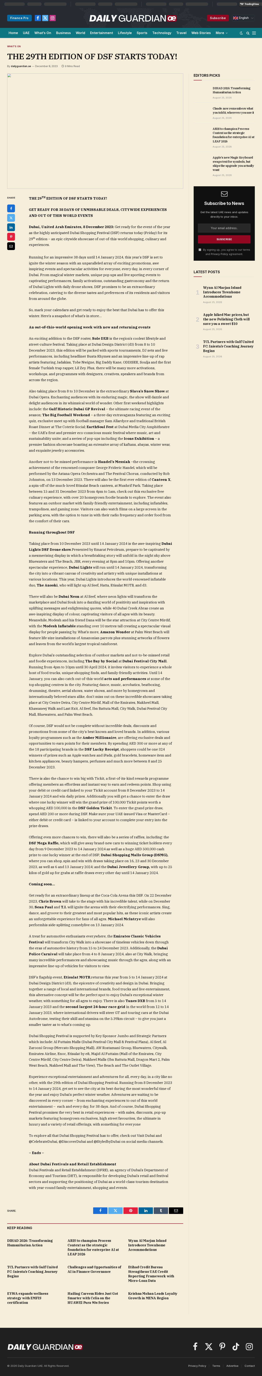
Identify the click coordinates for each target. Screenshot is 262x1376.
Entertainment (101, 33)
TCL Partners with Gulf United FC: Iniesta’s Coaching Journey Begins (32, 1271)
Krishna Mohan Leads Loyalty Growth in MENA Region (152, 1295)
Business (63, 33)
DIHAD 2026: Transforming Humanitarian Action (30, 1243)
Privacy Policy (219, 254)
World (80, 33)
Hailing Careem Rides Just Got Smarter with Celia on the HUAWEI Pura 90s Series (93, 1298)
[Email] (11, 246)
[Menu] (254, 33)
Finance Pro (19, 18)
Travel (181, 33)
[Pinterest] (11, 237)
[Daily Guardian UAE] (132, 18)
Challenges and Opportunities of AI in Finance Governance (94, 1269)
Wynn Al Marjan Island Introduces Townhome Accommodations (147, 1245)
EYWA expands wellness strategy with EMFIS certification (27, 1298)
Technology (161, 33)
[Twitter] (11, 218)
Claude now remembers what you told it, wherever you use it (233, 110)
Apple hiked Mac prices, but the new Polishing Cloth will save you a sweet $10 (226, 319)
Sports (142, 33)
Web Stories (201, 33)
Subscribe (218, 18)
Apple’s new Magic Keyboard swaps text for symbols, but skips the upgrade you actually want (233, 164)
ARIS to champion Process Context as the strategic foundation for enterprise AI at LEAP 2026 (93, 1247)
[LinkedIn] (11, 227)
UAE (26, 33)
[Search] (248, 33)
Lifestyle (125, 33)
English (243, 18)
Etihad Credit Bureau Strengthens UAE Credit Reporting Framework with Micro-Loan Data (151, 1273)
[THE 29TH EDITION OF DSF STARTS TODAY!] (95, 131)
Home (13, 33)
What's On (14, 46)
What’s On (42, 33)
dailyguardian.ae (21, 66)
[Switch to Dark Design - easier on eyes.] (241, 33)
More (220, 33)
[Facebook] (11, 208)
